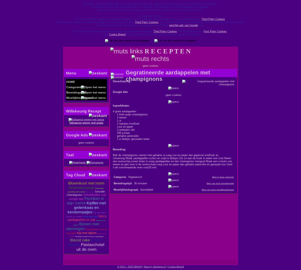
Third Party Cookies (213, 19)
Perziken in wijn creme (85, 200)
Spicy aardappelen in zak (87, 218)
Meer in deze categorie (223, 177)
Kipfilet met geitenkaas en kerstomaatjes (87, 207)
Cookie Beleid (117, 34)
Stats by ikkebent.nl (155, 266)
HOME (70, 81)
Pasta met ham (90, 216)
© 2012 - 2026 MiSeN (129, 266)
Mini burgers (90, 192)
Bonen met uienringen (82, 226)
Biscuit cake (80, 240)
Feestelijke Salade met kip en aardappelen (89, 236)
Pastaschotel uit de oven (90, 247)
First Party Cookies (215, 31)
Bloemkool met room (86, 183)
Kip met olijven (86, 233)
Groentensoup (81, 188)
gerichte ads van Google (183, 25)
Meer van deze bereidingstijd (220, 183)
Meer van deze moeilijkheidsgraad (218, 190)
